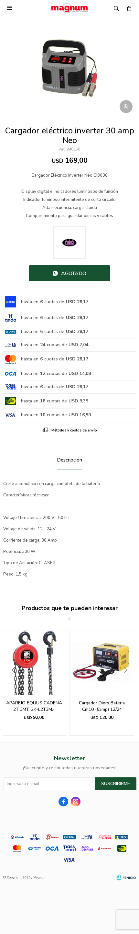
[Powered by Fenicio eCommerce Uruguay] (126, 877)
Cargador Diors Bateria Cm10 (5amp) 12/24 (102, 706)
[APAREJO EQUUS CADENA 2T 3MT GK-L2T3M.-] (34, 662)
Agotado (73, 273)
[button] (128, 683)
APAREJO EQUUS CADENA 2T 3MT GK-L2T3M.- (34, 706)
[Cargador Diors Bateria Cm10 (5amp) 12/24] (102, 662)
